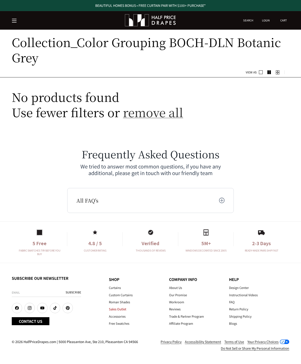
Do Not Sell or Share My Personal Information (255, 348)
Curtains (115, 287)
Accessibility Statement (203, 341)
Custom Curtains (121, 295)
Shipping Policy (240, 316)
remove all (153, 112)
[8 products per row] (278, 72)
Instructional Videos (243, 295)
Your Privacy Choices (263, 341)
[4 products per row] (269, 72)
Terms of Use (234, 341)
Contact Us (30, 321)
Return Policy (238, 309)
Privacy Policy (171, 341)
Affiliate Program (181, 323)
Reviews (175, 309)
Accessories (117, 316)
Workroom (176, 302)
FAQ (232, 302)
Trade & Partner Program (186, 316)
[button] (14, 21)
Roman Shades (119, 302)
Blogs (233, 323)
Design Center (239, 287)
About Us (175, 287)
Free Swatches (119, 323)
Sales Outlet (117, 309)
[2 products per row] (261, 72)
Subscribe (73, 292)
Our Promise (178, 295)
